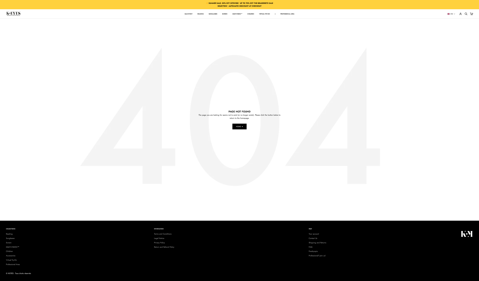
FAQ (310, 247)
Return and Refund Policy (164, 247)
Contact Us (313, 238)
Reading (200, 14)
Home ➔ (239, 126)
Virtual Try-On (264, 14)
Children (250, 14)
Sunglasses (213, 14)
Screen (224, 14)
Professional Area (287, 14)
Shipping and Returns (317, 242)
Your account (314, 234)
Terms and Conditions (163, 234)
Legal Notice (159, 238)
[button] (451, 14)
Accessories (10, 255)
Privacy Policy (159, 242)
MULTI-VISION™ (237, 14)
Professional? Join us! (317, 255)
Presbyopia (313, 251)
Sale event (188, 14)
